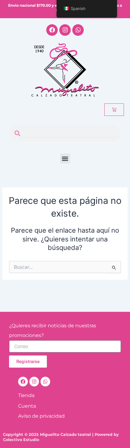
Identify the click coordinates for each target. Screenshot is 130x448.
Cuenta (27, 406)
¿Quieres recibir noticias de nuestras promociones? (52, 330)
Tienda (26, 395)
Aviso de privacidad (41, 416)
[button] (65, 158)
